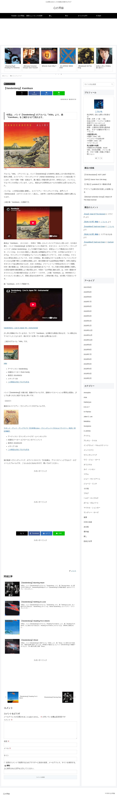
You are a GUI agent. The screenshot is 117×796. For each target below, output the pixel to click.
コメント (8, 720)
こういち (98, 111)
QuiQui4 (110, 242)
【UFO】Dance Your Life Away (95, 179)
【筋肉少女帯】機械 (90, 222)
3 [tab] (61, 74)
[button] (112, 84)
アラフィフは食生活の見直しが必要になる (98, 190)
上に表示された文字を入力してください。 (19, 768)
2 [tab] (58, 74)
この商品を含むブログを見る (18, 382)
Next (114, 59)
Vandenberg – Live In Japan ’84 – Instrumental (21, 328)
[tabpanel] (12, 59)
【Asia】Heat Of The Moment (94, 214)
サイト (6, 755)
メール (7, 748)
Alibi (5, 363)
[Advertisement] (58, 32)
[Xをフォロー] (99, 158)
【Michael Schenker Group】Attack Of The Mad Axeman (98, 198)
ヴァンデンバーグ (10, 83)
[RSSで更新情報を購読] (101, 158)
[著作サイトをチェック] (96, 158)
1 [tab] (56, 74)
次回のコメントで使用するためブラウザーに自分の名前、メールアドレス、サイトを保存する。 (41, 762)
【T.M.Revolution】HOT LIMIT (95, 175)
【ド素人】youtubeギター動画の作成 (97, 184)
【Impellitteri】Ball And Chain (94, 226)
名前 (6, 741)
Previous (2, 59)
